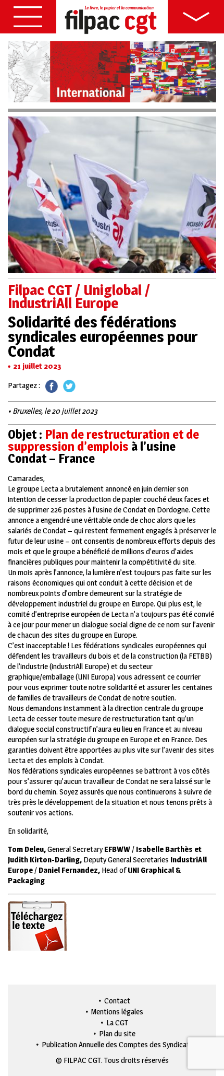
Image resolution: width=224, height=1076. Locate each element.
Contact (117, 1000)
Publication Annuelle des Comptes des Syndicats (117, 1044)
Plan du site (117, 1033)
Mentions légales (117, 1011)
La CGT (117, 1022)
